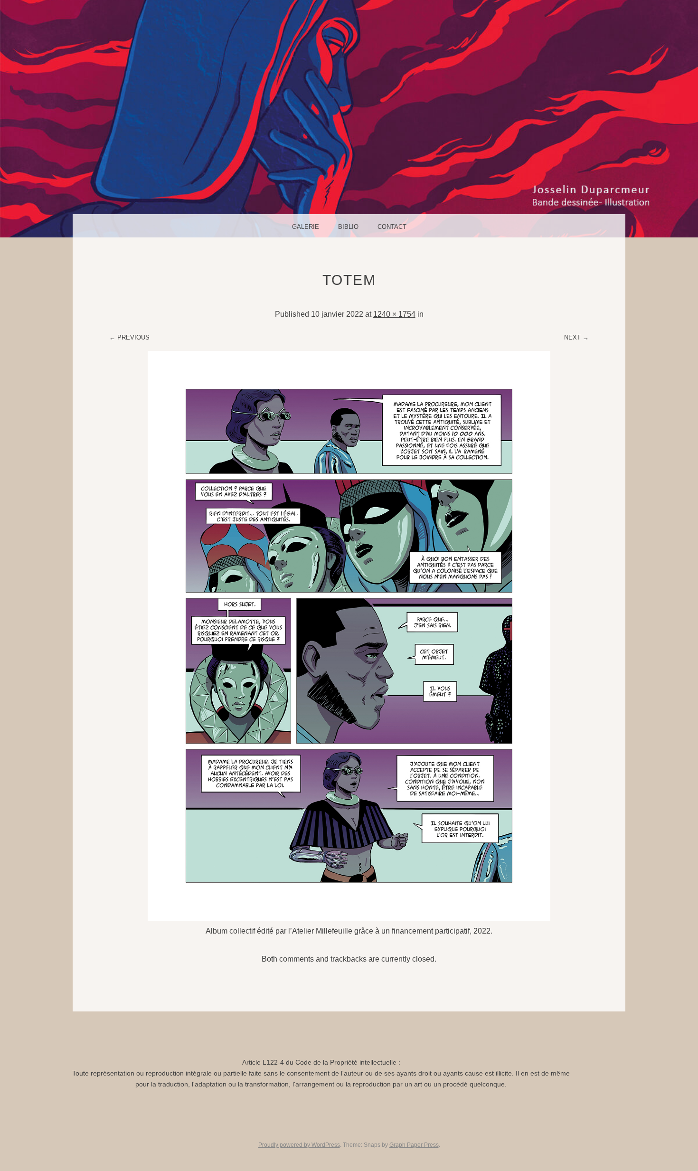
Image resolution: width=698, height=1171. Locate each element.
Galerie (305, 226)
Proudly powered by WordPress (299, 1145)
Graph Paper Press (414, 1145)
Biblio (348, 226)
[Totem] (349, 918)
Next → (576, 337)
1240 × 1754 (394, 314)
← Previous (129, 337)
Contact (391, 226)
